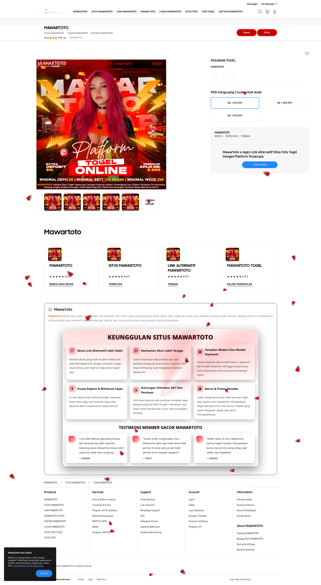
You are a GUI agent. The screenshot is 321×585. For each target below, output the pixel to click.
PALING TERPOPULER (239, 284)
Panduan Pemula (245, 505)
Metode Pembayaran (102, 516)
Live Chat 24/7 (147, 505)
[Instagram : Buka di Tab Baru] (268, 580)
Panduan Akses (244, 499)
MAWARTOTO (56, 27)
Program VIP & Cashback (104, 510)
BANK (95, 526)
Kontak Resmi (244, 516)
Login (191, 499)
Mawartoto (54, 316)
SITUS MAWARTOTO (54, 505)
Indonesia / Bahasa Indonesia (57, 579)
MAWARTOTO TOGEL (54, 516)
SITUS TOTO (50, 537)
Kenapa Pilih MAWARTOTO (250, 538)
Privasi (81, 579)
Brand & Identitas (245, 549)
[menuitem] (80, 12)
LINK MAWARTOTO (53, 510)
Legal (90, 579)
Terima (43, 573)
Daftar (267, 32)
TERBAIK (173, 284)
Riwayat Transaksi (198, 516)
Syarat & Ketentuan (150, 526)
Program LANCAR (101, 532)
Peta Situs (101, 579)
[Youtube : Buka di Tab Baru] (275, 580)
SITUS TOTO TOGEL (53, 532)
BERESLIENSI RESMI (61, 284)
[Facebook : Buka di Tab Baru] (255, 580)
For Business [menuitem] (267, 4)
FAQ (142, 516)
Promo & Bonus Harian (104, 499)
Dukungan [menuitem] (252, 4)
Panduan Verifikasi (198, 521)
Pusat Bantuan (147, 499)
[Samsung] (54, 11)
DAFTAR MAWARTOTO (55, 521)
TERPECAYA (115, 284)
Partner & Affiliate (246, 544)
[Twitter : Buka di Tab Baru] (262, 580)
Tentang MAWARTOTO (248, 533)
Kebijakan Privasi (149, 521)
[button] (267, 11)
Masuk (246, 32)
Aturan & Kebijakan (246, 510)
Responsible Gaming (151, 532)
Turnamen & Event (101, 505)
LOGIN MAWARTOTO (54, 526)
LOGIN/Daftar (260, 164)
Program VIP (195, 526)
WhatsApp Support (150, 510)
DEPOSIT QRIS (99, 521)
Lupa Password (196, 510)
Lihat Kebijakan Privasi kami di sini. (28, 566)
